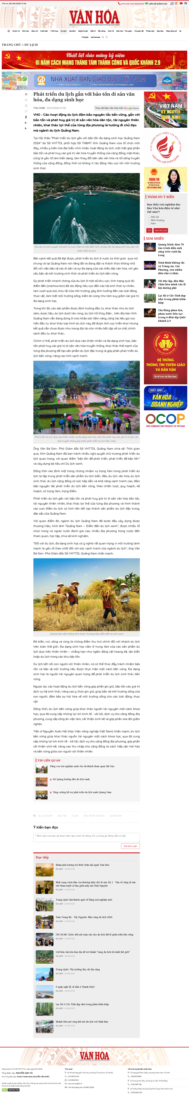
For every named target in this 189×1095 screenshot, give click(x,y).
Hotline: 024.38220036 (132, 4)
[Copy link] (26, 111)
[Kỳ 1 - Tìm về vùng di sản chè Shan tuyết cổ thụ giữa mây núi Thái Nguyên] (44, 887)
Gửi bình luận (130, 846)
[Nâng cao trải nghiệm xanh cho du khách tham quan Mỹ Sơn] (42, 769)
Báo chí (34, 31)
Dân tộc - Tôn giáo (124, 31)
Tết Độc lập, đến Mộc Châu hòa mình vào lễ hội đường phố (172, 284)
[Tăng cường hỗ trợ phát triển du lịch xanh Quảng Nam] (42, 795)
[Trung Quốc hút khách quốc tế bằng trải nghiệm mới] (44, 904)
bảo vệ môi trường (94, 815)
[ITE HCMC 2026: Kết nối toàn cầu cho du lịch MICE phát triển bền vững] (44, 939)
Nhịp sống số (171, 31)
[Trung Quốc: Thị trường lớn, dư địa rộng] (44, 974)
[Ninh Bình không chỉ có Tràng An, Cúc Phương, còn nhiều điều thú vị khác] (150, 265)
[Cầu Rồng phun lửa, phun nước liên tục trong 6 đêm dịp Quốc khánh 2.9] (150, 312)
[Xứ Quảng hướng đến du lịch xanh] (42, 782)
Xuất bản (44, 31)
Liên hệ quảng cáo (158, 4)
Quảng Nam (116, 815)
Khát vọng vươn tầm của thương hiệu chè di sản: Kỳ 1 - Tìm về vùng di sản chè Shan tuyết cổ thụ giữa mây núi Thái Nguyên (96, 883)
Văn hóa (25, 31)
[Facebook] (26, 94)
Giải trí (93, 31)
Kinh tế (111, 31)
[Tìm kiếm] (103, 37)
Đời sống (101, 31)
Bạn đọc (160, 31)
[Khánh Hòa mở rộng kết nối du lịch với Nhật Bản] (44, 1026)
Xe (180, 31)
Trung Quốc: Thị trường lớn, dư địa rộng (78, 969)
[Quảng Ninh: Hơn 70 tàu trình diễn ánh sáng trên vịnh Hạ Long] (150, 247)
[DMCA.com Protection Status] (11, 1090)
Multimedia (95, 37)
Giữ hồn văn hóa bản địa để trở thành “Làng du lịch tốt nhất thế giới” (93, 952)
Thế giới (85, 37)
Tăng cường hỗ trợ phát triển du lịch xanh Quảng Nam (81, 792)
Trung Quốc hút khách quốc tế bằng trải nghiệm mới (84, 900)
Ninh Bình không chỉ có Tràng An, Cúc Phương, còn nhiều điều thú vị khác (171, 268)
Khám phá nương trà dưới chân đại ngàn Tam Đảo (82, 865)
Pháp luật (150, 31)
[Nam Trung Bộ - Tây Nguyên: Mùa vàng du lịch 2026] (44, 922)
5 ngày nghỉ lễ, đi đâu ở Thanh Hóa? (75, 987)
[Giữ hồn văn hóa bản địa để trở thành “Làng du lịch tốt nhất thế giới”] (44, 957)
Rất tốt (155, 216)
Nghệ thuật (83, 31)
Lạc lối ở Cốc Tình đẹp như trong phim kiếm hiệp (82, 1004)
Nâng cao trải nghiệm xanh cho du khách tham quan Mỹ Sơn (82, 766)
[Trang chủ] (8, 31)
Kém (153, 223)
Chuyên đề (139, 31)
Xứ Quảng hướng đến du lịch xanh (71, 779)
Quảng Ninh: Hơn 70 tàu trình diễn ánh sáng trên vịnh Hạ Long (171, 249)
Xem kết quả (161, 230)
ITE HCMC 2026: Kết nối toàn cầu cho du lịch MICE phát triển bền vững (94, 934)
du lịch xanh (45, 815)
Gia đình (72, 31)
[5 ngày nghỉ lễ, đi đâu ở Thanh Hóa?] (44, 991)
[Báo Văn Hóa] (94, 1055)
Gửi (149, 230)
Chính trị (16, 31)
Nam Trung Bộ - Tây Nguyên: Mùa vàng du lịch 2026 (84, 917)
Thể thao (54, 31)
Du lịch (64, 31)
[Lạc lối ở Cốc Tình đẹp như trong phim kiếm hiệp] (44, 1009)
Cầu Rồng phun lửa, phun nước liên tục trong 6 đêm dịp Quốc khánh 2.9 (172, 315)
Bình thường (157, 220)
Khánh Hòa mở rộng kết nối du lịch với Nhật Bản (82, 1022)
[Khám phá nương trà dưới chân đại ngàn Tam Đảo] (44, 869)
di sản (75, 815)
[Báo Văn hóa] (94, 17)
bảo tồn (62, 815)
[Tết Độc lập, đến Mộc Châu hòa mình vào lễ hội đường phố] (150, 283)
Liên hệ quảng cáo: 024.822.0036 (81, 1087)
